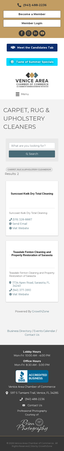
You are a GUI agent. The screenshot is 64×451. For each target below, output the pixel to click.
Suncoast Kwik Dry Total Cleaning (28, 213)
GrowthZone (40, 311)
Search (33, 153)
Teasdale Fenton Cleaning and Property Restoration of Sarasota (31, 274)
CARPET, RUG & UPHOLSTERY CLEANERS (28, 169)
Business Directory (19, 331)
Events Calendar (44, 331)
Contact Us (32, 334)
